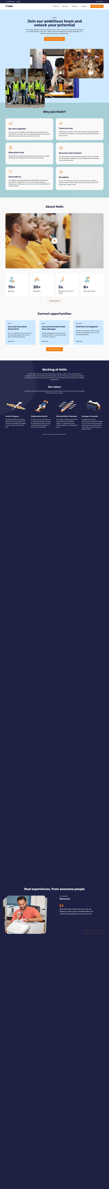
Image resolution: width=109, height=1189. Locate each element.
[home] (9, 6)
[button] (57, 6)
